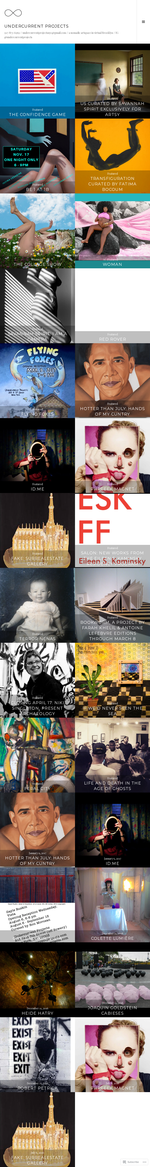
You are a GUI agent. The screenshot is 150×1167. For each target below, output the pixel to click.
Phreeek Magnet (112, 489)
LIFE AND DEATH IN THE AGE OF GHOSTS (112, 786)
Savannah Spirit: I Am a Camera (37, 336)
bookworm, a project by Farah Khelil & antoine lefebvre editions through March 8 (112, 630)
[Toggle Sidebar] (143, 21)
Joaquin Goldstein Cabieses (112, 1010)
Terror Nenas (37, 638)
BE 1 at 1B (37, 189)
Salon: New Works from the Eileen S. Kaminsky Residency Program (112, 558)
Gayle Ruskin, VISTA (37, 938)
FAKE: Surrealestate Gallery (37, 561)
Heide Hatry (37, 1013)
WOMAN (112, 264)
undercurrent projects (36, 26)
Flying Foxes (37, 414)
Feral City (37, 788)
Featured (37, 109)
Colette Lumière (112, 938)
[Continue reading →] (37, 81)
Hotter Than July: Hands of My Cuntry (112, 411)
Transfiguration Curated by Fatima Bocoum (112, 184)
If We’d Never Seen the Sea (112, 711)
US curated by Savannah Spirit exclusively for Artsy (112, 109)
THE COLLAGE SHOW (37, 264)
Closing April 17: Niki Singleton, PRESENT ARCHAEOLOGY (37, 708)
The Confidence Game (37, 114)
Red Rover (112, 339)
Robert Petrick (37, 1088)
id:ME (37, 489)
